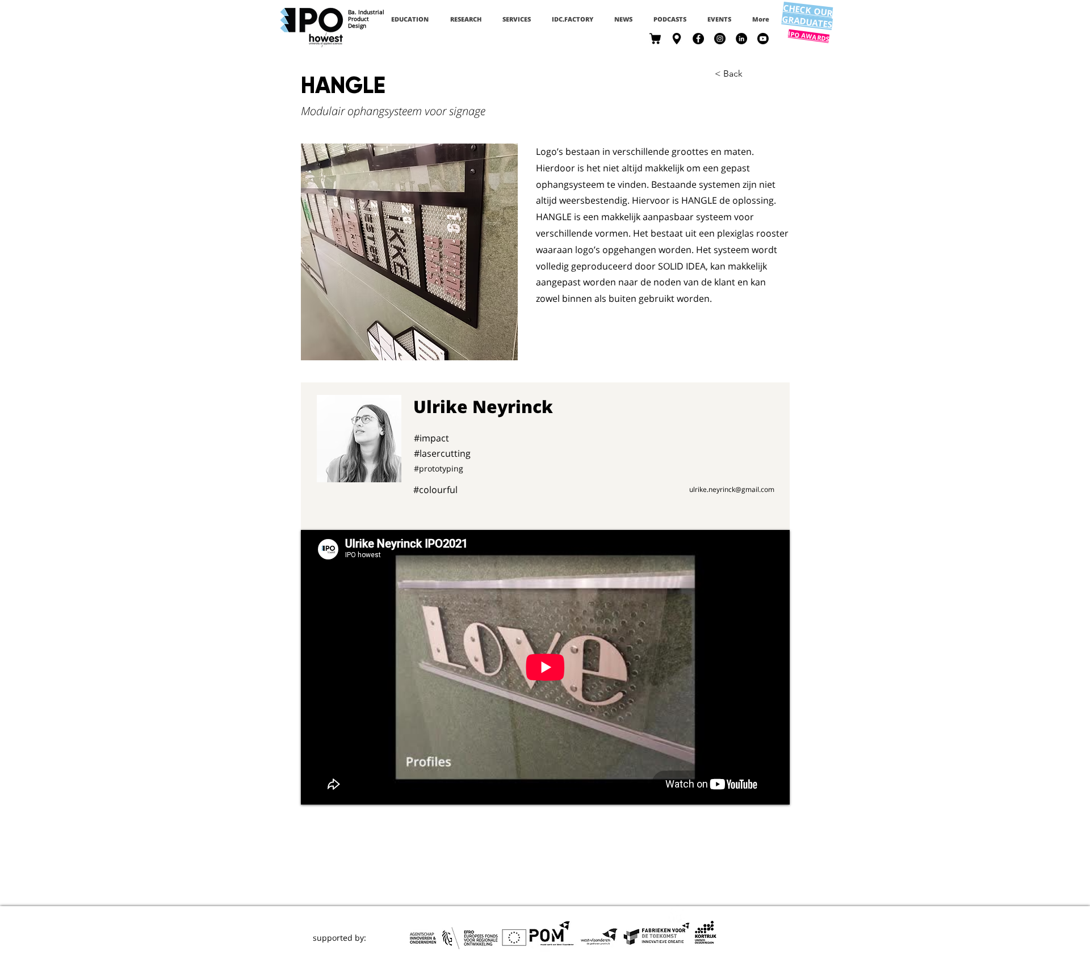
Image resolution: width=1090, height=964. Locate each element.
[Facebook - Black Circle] (698, 38)
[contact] (676, 38)
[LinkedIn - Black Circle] (741, 38)
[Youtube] (763, 38)
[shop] (655, 38)
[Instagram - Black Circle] (720, 38)
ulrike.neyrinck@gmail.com (731, 489)
